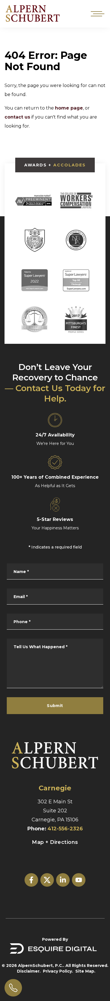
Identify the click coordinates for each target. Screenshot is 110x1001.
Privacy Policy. (58, 971)
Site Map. (85, 971)
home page (69, 108)
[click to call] (13, 987)
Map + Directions (55, 842)
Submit (55, 705)
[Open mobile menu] (96, 14)
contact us (17, 117)
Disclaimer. (29, 971)
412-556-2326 (65, 829)
